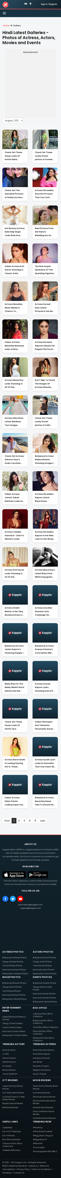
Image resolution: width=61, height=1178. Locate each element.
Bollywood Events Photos (44, 983)
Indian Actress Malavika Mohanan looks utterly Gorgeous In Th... (14, 346)
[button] (26, 3)
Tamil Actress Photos (12, 965)
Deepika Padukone (41, 1070)
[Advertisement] (30, 85)
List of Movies (8, 1135)
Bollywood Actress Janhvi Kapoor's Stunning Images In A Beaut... (15, 649)
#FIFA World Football (42, 1131)
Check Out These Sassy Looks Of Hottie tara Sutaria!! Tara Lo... (14, 725)
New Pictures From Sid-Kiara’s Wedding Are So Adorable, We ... (44, 232)
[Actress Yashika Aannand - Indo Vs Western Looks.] (15, 519)
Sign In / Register (49, 4)
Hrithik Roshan (9, 1062)
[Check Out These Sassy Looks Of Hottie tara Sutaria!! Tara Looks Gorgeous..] (15, 708)
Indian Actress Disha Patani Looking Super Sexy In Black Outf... (14, 801)
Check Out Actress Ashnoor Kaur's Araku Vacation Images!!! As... (14, 460)
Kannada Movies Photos (13, 995)
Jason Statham (10, 1074)
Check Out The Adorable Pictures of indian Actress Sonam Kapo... (14, 194)
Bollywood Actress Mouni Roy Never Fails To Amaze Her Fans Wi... (44, 801)
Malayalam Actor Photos (44, 973)
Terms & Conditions (41, 1169)
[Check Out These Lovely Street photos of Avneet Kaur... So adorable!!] (45, 139)
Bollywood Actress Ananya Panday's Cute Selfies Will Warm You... (44, 649)
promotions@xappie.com (30, 904)
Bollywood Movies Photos (14, 983)
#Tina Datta (39, 1147)
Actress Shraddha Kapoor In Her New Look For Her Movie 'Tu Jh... (44, 536)
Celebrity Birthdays (11, 1150)
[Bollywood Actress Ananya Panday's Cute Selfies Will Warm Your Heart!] (45, 633)
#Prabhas (38, 1127)
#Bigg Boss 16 (40, 1139)
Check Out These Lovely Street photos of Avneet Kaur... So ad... (44, 156)
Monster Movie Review (43, 1107)
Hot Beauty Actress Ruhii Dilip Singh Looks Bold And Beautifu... (15, 232)
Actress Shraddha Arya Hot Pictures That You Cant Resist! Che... (44, 194)
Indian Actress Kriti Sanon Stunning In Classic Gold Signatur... (14, 270)
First (7, 820)
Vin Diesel (6, 1066)
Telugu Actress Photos (12, 961)
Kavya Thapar (39, 1074)
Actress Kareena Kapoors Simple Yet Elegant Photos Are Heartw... (45, 346)
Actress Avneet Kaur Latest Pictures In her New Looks (44, 308)
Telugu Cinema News (12, 1023)
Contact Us (18, 1172)
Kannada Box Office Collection (42, 1032)
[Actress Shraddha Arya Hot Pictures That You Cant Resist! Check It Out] (45, 177)
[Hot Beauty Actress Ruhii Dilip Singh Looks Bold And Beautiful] (15, 215)
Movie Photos (11, 977)
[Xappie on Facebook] (5, 899)
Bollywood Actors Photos (44, 957)
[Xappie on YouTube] (20, 899)
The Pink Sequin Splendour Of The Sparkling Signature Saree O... (45, 270)
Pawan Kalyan (9, 1058)
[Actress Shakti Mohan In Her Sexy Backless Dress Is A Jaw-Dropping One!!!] (15, 595)
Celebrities (7, 1127)
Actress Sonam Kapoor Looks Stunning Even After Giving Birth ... (45, 687)
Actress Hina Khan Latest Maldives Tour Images (14, 421)
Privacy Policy (23, 1169)
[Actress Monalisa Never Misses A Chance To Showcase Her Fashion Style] (15, 291)
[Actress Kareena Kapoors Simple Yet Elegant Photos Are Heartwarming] (45, 329)
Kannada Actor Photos (43, 969)
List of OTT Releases (11, 1131)
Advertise (6, 1172)
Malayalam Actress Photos (15, 973)
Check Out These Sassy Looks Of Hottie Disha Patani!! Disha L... (13, 156)
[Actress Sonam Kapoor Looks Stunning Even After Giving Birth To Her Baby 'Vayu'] (45, 670)
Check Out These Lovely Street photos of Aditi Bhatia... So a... (43, 422)
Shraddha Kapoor (41, 1054)
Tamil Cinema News (12, 1027)
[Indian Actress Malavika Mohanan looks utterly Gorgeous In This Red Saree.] (15, 329)
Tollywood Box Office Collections (12, 1144)
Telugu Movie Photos (12, 987)
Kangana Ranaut (41, 1058)
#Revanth (38, 1143)
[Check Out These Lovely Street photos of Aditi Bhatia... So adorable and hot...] (45, 405)
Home (6, 25)
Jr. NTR (5, 1054)
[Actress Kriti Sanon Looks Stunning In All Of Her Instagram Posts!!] (15, 557)
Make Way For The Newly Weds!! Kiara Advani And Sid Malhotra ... (14, 687)
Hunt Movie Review (41, 1092)
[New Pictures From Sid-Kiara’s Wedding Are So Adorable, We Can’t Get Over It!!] (45, 215)
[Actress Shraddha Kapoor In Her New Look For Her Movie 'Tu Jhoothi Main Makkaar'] (45, 519)
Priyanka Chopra (41, 1066)
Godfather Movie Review (44, 1118)
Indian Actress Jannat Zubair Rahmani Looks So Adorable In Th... (14, 498)
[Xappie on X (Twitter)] (13, 899)
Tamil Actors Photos (42, 965)
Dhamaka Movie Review (44, 1096)
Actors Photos (43, 951)
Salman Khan (9, 1050)
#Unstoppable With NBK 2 (45, 1151)
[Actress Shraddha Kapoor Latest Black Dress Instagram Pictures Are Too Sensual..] (45, 481)
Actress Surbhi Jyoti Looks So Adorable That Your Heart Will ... (45, 763)
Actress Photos (12, 951)
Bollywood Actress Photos (14, 957)
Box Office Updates (11, 1139)
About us (33, 1166)
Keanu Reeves (9, 1070)
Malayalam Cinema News (14, 1035)
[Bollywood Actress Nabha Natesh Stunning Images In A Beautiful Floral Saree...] (45, 443)
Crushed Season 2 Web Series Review (13, 1098)
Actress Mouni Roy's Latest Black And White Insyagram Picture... (45, 574)
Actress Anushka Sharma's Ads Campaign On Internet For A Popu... (43, 612)
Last (42, 820)
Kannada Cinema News (13, 1031)
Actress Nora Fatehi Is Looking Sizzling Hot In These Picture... (15, 763)
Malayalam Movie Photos (14, 999)
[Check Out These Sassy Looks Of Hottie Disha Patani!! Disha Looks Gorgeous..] (15, 139)
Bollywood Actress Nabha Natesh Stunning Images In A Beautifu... (45, 460)
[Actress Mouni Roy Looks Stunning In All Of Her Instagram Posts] (15, 367)
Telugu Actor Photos (42, 961)
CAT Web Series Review (13, 1092)
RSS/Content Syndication (14, 1166)
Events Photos (42, 977)
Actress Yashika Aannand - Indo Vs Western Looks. (14, 535)
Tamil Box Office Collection (45, 1027)
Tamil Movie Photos (11, 991)
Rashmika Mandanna (43, 1050)
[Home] (5, 4)
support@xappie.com (30, 908)
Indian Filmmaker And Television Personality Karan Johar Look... (44, 725)
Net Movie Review (10, 1107)
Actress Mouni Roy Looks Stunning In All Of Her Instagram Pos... (14, 384)
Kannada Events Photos (44, 993)
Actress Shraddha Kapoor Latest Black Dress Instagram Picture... (45, 498)
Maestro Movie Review (12, 1103)
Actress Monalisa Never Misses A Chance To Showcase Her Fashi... (14, 308)
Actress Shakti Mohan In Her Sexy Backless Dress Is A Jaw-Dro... (14, 612)
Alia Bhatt (37, 1062)
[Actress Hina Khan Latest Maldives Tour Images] (15, 405)
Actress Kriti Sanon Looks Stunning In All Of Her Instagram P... (14, 574)
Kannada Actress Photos (14, 969)
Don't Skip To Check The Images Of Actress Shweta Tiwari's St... (45, 384)
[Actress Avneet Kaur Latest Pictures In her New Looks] (45, 291)
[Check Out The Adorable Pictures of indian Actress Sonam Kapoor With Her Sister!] (15, 177)
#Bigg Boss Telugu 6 (43, 1135)
